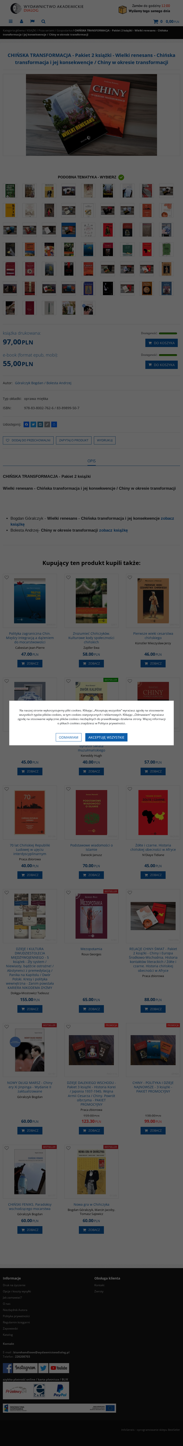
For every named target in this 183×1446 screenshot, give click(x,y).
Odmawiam (68, 737)
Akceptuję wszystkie (106, 737)
